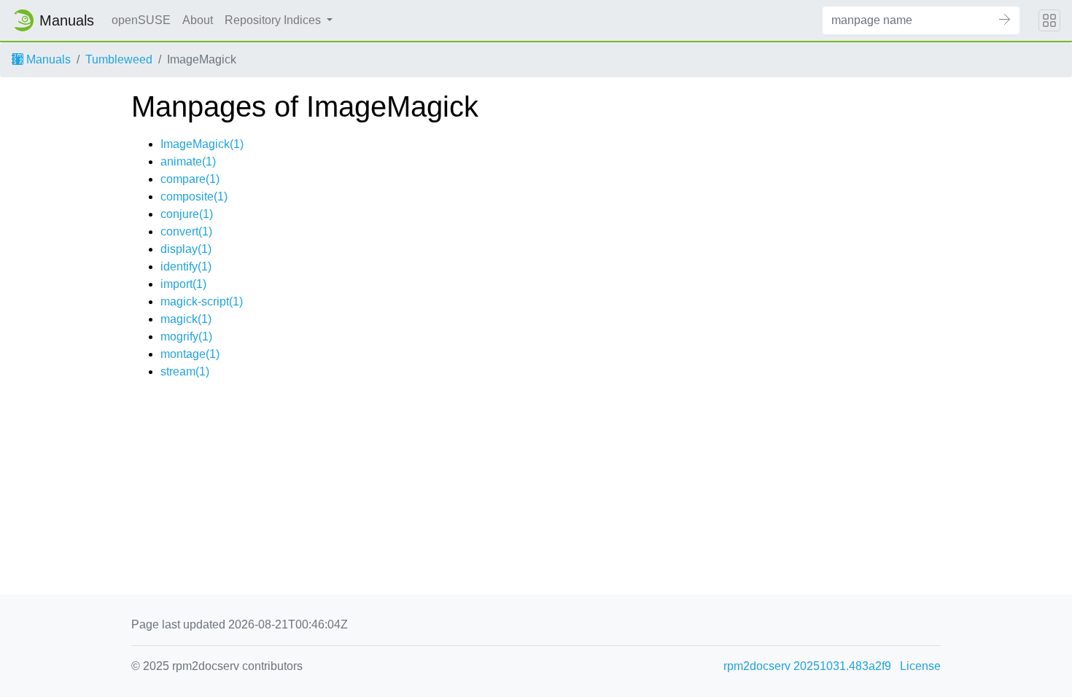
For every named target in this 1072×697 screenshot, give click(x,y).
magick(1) (185, 319)
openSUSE (141, 20)
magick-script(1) (201, 301)
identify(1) (185, 266)
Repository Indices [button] (274, 20)
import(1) (183, 284)
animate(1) (188, 161)
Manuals (47, 59)
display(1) (185, 249)
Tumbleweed (118, 59)
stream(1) (184, 371)
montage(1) (190, 354)
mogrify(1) (186, 336)
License (920, 666)
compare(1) (190, 179)
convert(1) (186, 231)
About (197, 20)
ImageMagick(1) (202, 144)
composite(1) (194, 196)
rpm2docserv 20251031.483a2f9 (807, 666)
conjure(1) (186, 214)
